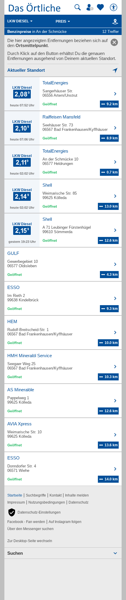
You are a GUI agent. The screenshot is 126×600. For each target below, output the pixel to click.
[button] (34, 512)
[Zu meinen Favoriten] (101, 7)
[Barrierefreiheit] (114, 7)
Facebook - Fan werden (26, 522)
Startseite (14, 495)
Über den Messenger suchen (30, 529)
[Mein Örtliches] (90, 7)
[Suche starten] (77, 7)
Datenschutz (78, 502)
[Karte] (114, 21)
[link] (114, 42)
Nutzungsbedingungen (46, 502)
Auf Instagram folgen (65, 522)
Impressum (16, 502)
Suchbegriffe (36, 495)
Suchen (15, 553)
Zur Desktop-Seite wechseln (29, 541)
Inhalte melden (77, 495)
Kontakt (56, 495)
